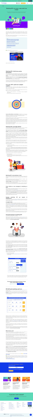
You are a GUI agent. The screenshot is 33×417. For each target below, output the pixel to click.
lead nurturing (25, 357)
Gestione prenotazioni (3, 409)
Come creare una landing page (11, 407)
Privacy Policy (11, 415)
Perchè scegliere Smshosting (3, 403)
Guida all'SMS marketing (11, 406)
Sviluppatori (18, 406)
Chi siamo (23, 403)
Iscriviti (16, 398)
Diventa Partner (23, 406)
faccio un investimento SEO (12, 204)
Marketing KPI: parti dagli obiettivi (11, 41)
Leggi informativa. (20, 369)
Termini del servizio (14, 415)
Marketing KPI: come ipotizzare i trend (11, 42)
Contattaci (23, 405)
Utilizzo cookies (20, 415)
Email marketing (2, 407)
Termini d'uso (18, 415)
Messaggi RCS (2, 405)
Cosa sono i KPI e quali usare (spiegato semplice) (13, 40)
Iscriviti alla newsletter (19, 405)
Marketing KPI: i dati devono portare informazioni (13, 39)
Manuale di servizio (18, 403)
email (17, 356)
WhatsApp (19, 356)
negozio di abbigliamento (18, 199)
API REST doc (18, 407)
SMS (16, 356)
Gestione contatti (10, 403)
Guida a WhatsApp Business (11, 405)
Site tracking (2, 410)
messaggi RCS (23, 356)
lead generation (21, 357)
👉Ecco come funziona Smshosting (10, 358)
